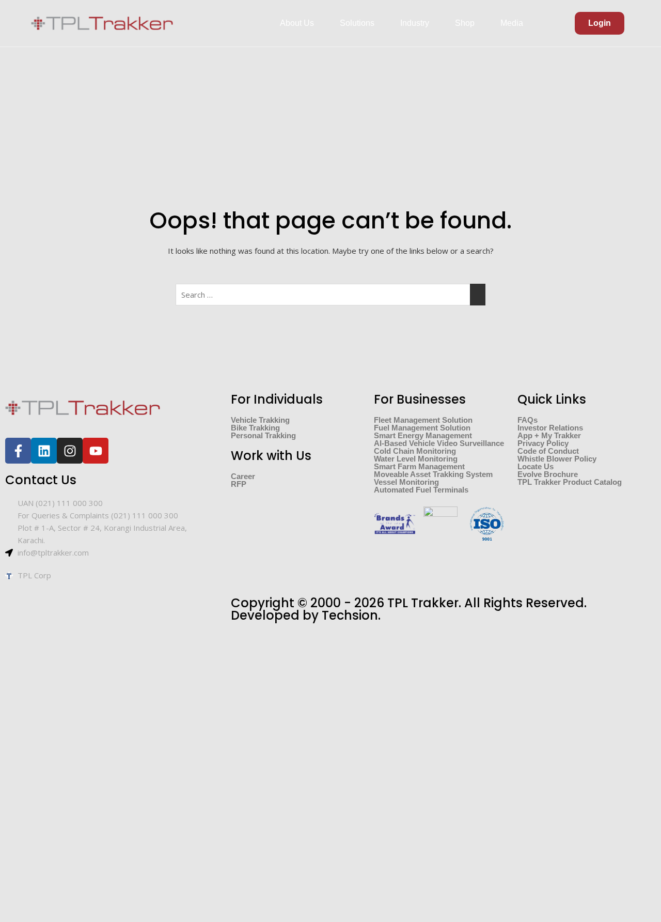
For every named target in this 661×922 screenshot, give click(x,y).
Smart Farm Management (419, 466)
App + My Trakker (549, 435)
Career (243, 476)
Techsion (350, 615)
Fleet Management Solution (423, 420)
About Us (297, 23)
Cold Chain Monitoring (415, 451)
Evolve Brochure (547, 474)
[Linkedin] (44, 451)
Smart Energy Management (423, 435)
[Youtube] (95, 451)
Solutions (357, 23)
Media (511, 23)
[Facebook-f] (18, 451)
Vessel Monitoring (406, 482)
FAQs (527, 420)
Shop (465, 23)
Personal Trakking (263, 435)
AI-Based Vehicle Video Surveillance (439, 443)
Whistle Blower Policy (556, 459)
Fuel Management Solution (422, 428)
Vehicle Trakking (260, 420)
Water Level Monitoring (416, 459)
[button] (299, 23)
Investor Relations (550, 428)
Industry (414, 23)
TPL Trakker (423, 602)
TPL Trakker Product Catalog (569, 482)
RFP (238, 484)
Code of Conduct (548, 451)
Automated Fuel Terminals (421, 490)
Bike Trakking (255, 428)
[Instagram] (70, 451)
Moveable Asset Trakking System (433, 474)
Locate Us (535, 466)
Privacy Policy (543, 443)
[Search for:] (330, 294)
